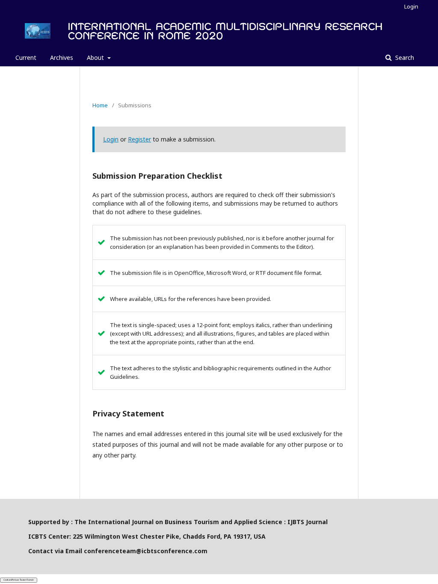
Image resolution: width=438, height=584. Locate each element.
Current (25, 57)
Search (404, 57)
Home (100, 105)
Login (411, 6)
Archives (61, 57)
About (96, 57)
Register (139, 139)
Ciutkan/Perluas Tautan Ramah (18, 579)
